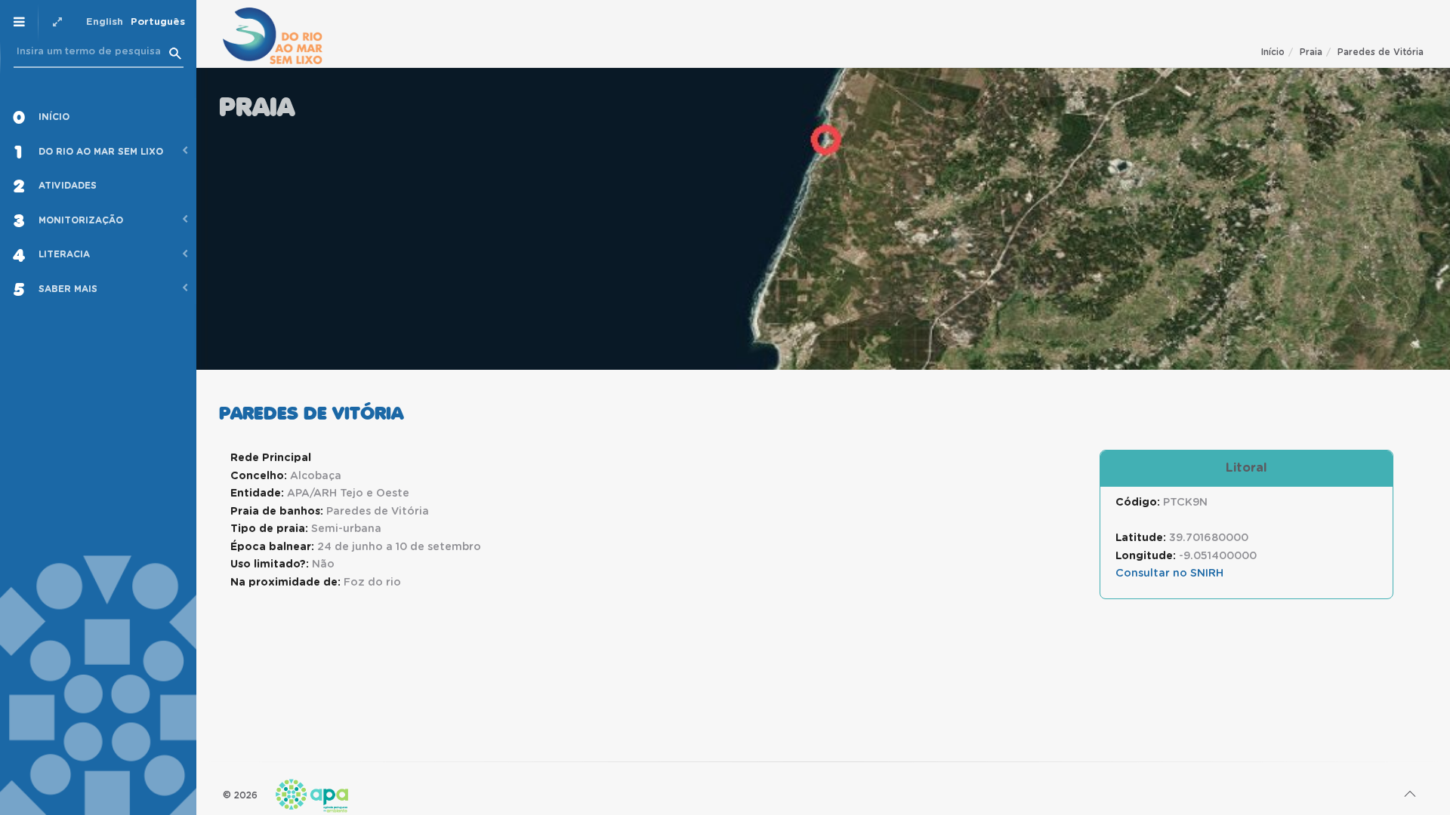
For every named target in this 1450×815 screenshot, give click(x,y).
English (104, 22)
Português (158, 22)
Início (1273, 52)
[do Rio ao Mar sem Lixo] (272, 36)
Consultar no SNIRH (1169, 573)
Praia (1311, 52)
